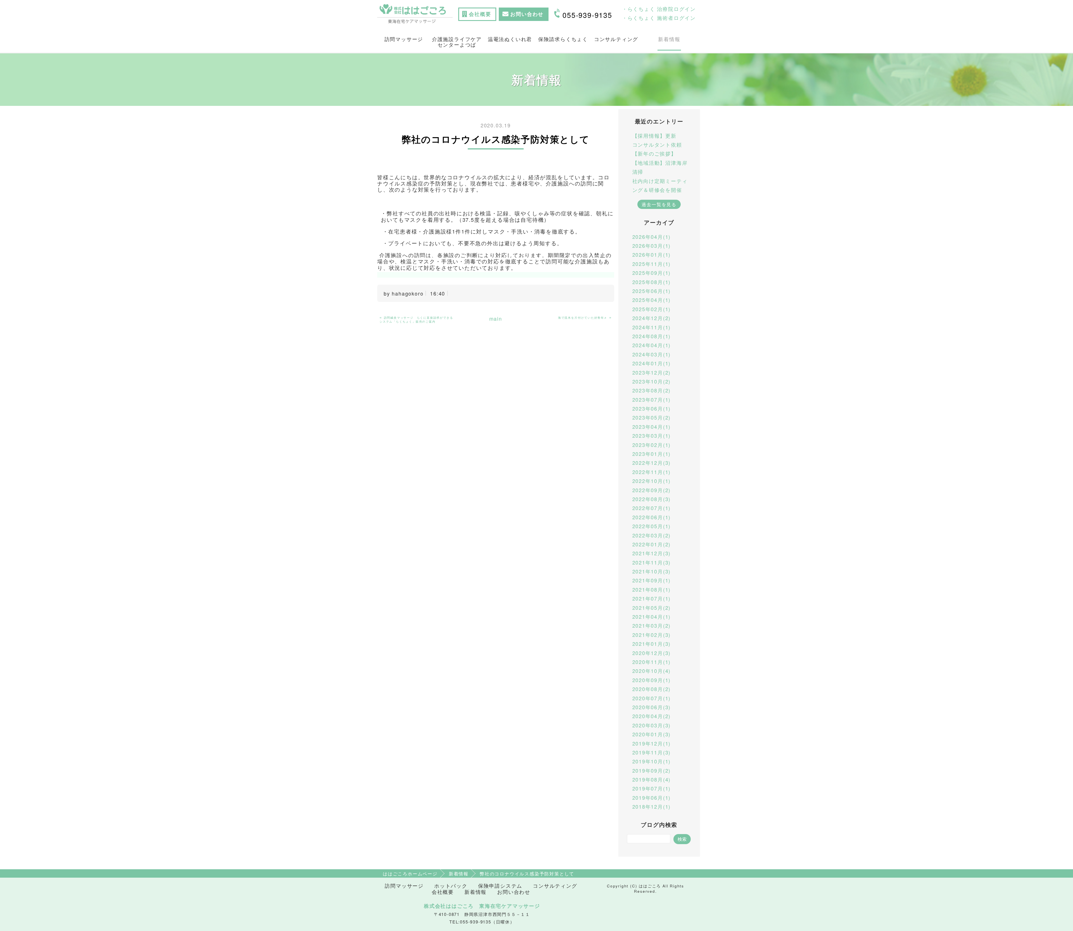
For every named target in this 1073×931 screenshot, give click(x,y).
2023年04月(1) (651, 426)
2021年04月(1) (651, 616)
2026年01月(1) (651, 254)
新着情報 (669, 38)
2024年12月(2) (651, 318)
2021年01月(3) (651, 643)
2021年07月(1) (651, 598)
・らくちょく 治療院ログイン (659, 8)
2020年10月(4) (651, 670)
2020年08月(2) (651, 688)
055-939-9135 (587, 15)
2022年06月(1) (651, 517)
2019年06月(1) (651, 797)
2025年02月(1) (651, 309)
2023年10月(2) (651, 381)
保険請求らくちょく (563, 38)
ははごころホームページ (410, 873)
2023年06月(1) (651, 408)
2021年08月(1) (651, 589)
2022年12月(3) (651, 462)
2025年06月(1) (651, 290)
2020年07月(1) (651, 698)
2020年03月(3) (651, 725)
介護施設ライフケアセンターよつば (457, 41)
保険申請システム (500, 885)
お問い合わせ (513, 891)
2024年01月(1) (651, 363)
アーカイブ (659, 222)
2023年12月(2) (651, 372)
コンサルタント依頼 (657, 144)
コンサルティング (616, 38)
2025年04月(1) (651, 299)
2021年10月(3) (651, 571)
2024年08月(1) (651, 336)
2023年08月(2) (651, 390)
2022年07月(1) (651, 507)
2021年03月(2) (651, 625)
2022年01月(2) (651, 544)
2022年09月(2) (651, 490)
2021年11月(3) (651, 562)
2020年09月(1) (651, 680)
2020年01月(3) (651, 734)
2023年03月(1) (651, 435)
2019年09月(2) (651, 770)
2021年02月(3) (651, 634)
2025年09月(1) (651, 272)
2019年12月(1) (651, 743)
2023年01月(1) (651, 453)
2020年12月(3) (651, 652)
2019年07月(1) (651, 788)
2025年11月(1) (651, 263)
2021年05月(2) (651, 607)
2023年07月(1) (651, 399)
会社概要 (443, 891)
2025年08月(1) (651, 281)
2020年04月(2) (651, 716)
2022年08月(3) (651, 499)
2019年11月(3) (651, 752)
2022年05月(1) (651, 526)
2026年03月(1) (651, 245)
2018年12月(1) (651, 806)
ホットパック (450, 885)
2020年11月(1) (651, 661)
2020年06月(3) (651, 707)
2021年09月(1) (651, 580)
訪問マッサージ (403, 38)
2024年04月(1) (651, 345)
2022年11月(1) (651, 471)
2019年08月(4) (651, 779)
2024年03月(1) (651, 354)
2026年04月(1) (651, 236)
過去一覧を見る (659, 204)
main (495, 318)
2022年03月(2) (651, 535)
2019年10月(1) (651, 761)
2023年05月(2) (651, 417)
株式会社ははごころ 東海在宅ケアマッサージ (482, 905)
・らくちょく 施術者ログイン (659, 17)
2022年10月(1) (651, 480)
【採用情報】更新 (654, 135)
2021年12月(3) (651, 553)
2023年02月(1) (651, 444)
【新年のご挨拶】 (654, 153)
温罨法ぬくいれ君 (510, 38)
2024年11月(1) (651, 327)
